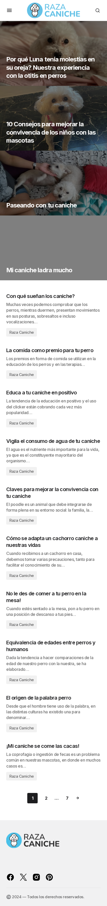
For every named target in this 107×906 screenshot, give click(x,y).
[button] (9, 10)
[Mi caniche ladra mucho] (53, 247)
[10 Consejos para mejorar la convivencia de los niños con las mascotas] (53, 118)
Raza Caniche (21, 332)
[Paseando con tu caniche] (53, 183)
